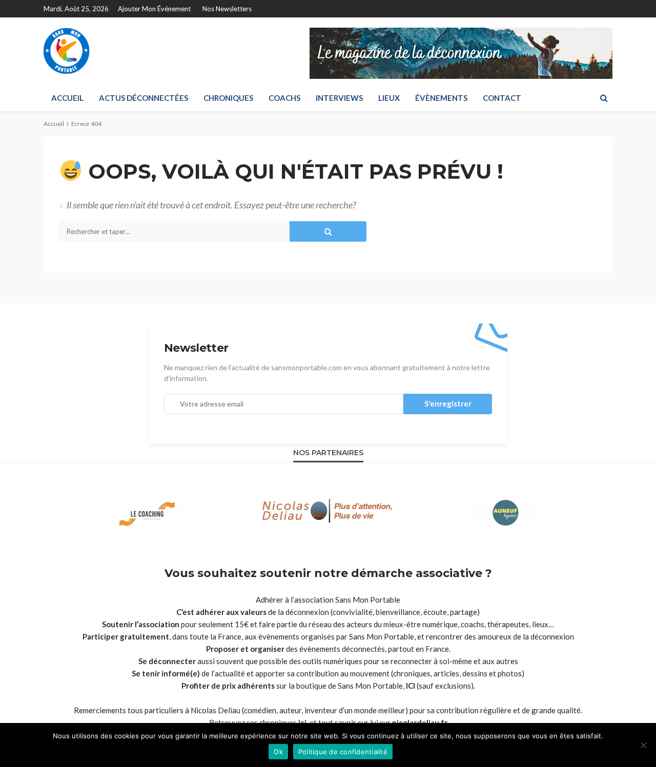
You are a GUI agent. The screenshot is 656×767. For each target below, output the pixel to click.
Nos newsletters (227, 9)
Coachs (284, 97)
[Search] (603, 97)
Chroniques (228, 97)
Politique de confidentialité (342, 752)
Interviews (339, 97)
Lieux (389, 97)
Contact (502, 97)
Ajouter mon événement (154, 9)
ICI (410, 685)
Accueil (67, 97)
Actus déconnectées (143, 97)
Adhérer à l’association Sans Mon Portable (328, 599)
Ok (278, 752)
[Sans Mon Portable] (67, 51)
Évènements (441, 97)
